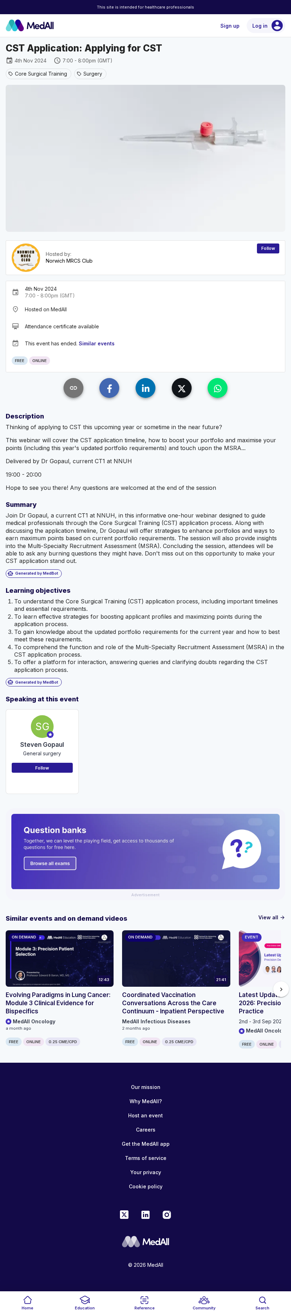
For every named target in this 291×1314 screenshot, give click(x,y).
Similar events (97, 343)
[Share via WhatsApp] (217, 388)
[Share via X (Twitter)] (182, 388)
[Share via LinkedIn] (145, 388)
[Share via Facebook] (109, 388)
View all (271, 917)
